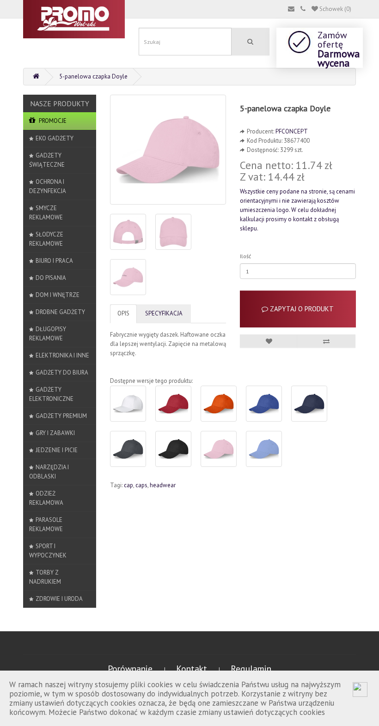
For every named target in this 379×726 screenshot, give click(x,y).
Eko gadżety (54, 138)
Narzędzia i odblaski (49, 471)
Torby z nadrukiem (45, 577)
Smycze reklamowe (46, 212)
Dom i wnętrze (57, 295)
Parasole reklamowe (46, 524)
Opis (123, 313)
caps (141, 485)
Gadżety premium (61, 416)
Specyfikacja (164, 313)
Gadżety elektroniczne (51, 394)
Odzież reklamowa (46, 498)
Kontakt (192, 668)
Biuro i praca (54, 261)
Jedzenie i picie (57, 450)
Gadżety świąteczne (47, 160)
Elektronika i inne (62, 355)
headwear (163, 485)
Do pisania (51, 278)
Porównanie (131, 668)
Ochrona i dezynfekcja (47, 186)
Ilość (245, 256)
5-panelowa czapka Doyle (93, 76)
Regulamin (251, 668)
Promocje (52, 121)
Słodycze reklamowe (46, 239)
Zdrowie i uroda (59, 599)
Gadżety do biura (62, 372)
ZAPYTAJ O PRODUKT (301, 308)
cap (128, 485)
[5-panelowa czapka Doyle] (168, 150)
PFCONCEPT (291, 131)
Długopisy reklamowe (47, 333)
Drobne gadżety (60, 312)
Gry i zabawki (55, 433)
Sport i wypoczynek (48, 550)
